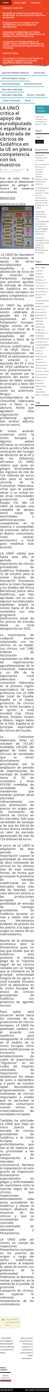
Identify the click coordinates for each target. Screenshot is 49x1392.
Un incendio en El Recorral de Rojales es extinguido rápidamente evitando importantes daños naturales (23, 60)
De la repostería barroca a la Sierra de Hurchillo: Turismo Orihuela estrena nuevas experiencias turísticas (42, 174)
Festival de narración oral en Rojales (41, 119)
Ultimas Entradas (41, 109)
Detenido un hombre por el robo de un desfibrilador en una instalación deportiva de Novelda (24, 15)
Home (6, 2)
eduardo (5, 169)
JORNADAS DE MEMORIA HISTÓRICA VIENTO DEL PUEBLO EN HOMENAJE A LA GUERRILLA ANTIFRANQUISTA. (24, 34)
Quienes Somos (10, 53)
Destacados (39, 72)
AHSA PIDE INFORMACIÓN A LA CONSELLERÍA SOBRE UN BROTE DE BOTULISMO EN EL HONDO (42, 245)
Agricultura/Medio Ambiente (15, 72)
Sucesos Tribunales (36, 94)
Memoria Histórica (33, 83)
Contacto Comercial (13, 8)
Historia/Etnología (11, 83)
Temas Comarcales (11, 100)
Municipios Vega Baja (12, 89)
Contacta (35, 2)
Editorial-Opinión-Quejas (14, 78)
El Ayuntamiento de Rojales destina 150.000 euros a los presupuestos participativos (21, 24)
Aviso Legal (20, 2)
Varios (28, 100)
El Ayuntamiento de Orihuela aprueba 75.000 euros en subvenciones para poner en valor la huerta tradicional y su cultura (42, 198)
